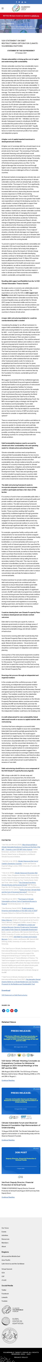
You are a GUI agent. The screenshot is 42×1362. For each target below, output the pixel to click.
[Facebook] (16, 2)
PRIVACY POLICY (21, 1357)
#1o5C (4, 1280)
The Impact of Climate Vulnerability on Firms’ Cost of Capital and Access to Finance (19, 901)
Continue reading (8, 1080)
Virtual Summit (7, 1269)
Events (4, 1232)
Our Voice (10, 26)
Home (4, 26)
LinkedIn (5, 1297)
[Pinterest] (11, 1010)
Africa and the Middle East (11, 1256)
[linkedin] (25, 2)
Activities (5, 1235)
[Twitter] (19, 2)
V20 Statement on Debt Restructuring (14, 995)
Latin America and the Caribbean (13, 1264)
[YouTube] (22, 2)
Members (5, 1243)
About (4, 1246)
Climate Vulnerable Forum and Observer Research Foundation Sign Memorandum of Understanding (21, 1125)
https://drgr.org (7, 920)
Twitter (4, 1290)
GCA (3, 1273)
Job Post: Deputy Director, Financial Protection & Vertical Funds (17, 1183)
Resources (5, 1239)
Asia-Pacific (6, 1260)
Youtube (4, 1301)
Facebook (5, 1294)
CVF (3, 1276)
